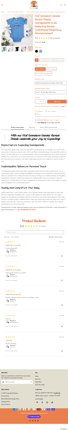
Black (36, 51)
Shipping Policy (5, 402)
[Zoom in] (30, 18)
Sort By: (51, 237)
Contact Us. (57, 393)
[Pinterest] (37, 402)
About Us (37, 379)
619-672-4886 (39, 399)
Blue (40, 51)
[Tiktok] (52, 402)
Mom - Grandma (40, 69)
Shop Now (38, 382)
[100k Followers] (47, 402)
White (44, 51)
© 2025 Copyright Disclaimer (9, 393)
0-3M (41, 60)
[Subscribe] (31, 382)
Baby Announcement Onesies (15, 12)
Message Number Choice (42, 88)
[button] (65, 5)
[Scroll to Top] (65, 421)
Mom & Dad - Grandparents (43, 73)
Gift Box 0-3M (59, 60)
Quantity (37, 98)
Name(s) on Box (39, 79)
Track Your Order (40, 385)
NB (37, 60)
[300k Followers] (42, 402)
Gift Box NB (49, 60)
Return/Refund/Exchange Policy (10, 399)
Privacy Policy (5, 396)
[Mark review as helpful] (62, 256)
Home (2, 12)
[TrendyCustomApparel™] (34, 5)
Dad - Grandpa (51, 69)
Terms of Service (5, 404)
